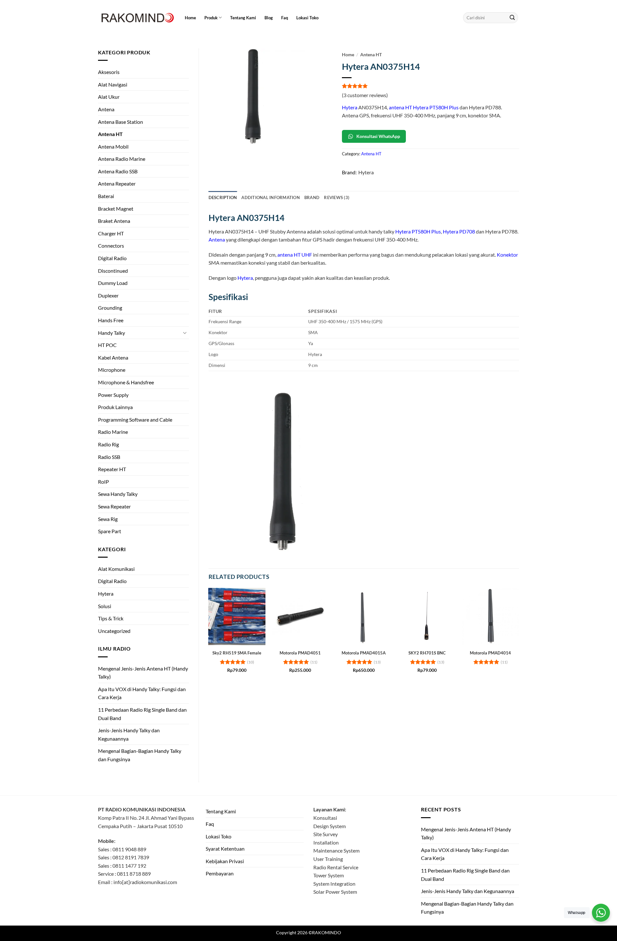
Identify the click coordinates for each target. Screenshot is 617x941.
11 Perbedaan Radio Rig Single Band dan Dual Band (142, 714)
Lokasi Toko (307, 17)
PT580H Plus (444, 107)
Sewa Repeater (114, 506)
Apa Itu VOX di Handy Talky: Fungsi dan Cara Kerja (142, 693)
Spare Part (109, 531)
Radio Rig (108, 444)
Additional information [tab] (270, 197)
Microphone (111, 370)
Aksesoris (109, 72)
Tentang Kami (243, 17)
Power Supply (113, 395)
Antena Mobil (113, 146)
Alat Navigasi (112, 84)
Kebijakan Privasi (225, 861)
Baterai (106, 196)
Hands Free (110, 320)
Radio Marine (113, 432)
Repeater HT (112, 469)
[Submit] (512, 17)
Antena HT (110, 134)
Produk (211, 17)
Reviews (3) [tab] (336, 197)
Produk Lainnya (115, 407)
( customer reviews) (365, 95)
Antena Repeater (117, 183)
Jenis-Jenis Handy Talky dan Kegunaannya (129, 734)
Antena (106, 109)
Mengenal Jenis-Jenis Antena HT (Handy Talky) (143, 672)
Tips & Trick (110, 618)
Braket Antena (114, 221)
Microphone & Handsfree (126, 382)
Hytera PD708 (459, 231)
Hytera (105, 593)
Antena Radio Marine (121, 159)
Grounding (110, 308)
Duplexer (108, 295)
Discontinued (113, 271)
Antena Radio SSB (118, 171)
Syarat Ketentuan (225, 848)
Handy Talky (111, 333)
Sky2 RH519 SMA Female (236, 652)
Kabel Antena (113, 357)
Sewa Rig (108, 519)
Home (190, 17)
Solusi (104, 606)
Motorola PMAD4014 (490, 652)
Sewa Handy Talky (118, 494)
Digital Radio (112, 258)
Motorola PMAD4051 (300, 652)
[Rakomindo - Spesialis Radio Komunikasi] (136, 17)
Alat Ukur (109, 97)
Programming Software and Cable (135, 419)
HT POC (107, 345)
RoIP (103, 482)
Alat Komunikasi (116, 569)
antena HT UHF (294, 254)
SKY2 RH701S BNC (427, 652)
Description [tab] (223, 197)
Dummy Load (113, 283)
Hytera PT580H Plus (418, 231)
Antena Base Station (120, 122)
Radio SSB (109, 457)
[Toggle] (185, 332)
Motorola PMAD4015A (364, 652)
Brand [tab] (311, 197)
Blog (268, 17)
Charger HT (111, 233)
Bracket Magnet (115, 209)
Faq (284, 17)
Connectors (111, 245)
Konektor (507, 254)
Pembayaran (220, 873)
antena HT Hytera (408, 107)
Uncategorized (114, 631)
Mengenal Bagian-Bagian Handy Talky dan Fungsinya (139, 755)
